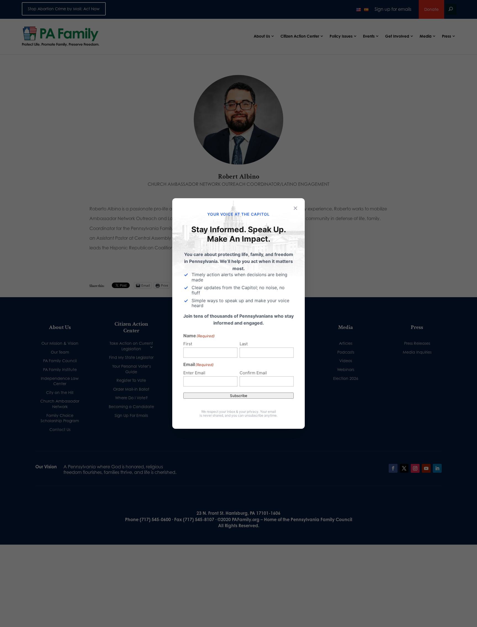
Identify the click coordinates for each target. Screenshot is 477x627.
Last (244, 343)
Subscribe (238, 395)
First (187, 343)
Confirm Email (253, 372)
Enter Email (194, 372)
